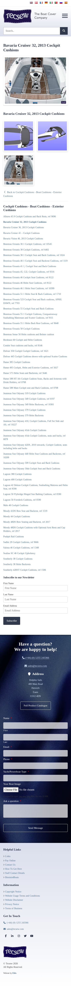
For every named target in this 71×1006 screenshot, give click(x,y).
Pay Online (10, 860)
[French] (41, 2)
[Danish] (36, 2)
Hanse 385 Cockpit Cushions (16, 362)
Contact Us (10, 864)
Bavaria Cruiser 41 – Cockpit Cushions (21, 233)
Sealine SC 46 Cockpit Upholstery (19, 553)
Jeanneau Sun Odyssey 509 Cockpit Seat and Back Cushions (31, 463)
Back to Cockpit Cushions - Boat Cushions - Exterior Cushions (32, 194)
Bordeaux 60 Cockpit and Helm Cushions (22, 339)
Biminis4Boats (12, 877)
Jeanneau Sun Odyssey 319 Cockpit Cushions (24, 393)
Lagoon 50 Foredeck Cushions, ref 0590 (22, 499)
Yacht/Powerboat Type (16, 771)
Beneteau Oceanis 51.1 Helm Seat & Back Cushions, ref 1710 (32, 294)
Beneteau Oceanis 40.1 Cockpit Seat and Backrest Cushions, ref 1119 (35, 260)
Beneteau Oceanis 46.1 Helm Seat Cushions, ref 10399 (28, 288)
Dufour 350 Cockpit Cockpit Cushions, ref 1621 (25, 351)
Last (5, 742)
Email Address (10, 605)
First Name (8, 583)
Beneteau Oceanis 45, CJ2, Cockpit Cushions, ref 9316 (28, 271)
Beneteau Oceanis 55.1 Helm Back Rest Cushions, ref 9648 (30, 323)
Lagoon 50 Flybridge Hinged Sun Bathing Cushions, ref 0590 (32, 494)
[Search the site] (64, 31)
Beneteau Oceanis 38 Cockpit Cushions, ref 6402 (26, 249)
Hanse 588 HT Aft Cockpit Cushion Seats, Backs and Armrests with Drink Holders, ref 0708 (35, 380)
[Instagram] (18, 936)
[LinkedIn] (12, 936)
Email (7, 747)
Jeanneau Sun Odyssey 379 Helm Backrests (23, 415)
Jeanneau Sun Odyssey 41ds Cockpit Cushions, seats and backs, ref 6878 (34, 437)
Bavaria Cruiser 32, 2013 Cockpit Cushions (24, 222)
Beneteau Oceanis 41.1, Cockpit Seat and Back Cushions (29, 266)
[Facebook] (5, 936)
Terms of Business (13, 908)
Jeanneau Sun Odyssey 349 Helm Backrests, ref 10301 (28, 404)
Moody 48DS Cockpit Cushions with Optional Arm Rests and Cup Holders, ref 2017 (34, 529)
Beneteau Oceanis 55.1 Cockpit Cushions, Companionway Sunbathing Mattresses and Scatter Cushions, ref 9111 (30, 316)
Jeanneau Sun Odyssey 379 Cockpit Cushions (24, 410)
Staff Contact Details (15, 873)
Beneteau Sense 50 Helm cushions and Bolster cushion (28, 334)
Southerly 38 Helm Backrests (17, 564)
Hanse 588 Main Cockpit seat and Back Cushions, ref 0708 (30, 387)
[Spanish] (65, 2)
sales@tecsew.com (37, 666)
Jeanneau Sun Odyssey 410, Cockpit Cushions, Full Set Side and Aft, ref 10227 (33, 423)
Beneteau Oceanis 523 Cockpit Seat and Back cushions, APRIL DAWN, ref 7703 (32, 301)
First (5, 730)
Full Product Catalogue (35, 705)
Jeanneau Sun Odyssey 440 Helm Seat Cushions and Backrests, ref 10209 (34, 455)
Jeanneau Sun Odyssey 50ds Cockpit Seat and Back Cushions (31, 468)
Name (7, 718)
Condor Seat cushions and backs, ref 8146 (22, 345)
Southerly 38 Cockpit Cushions (17, 558)
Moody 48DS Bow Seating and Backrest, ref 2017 (26, 522)
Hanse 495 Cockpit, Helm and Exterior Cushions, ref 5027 (30, 367)
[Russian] (60, 2)
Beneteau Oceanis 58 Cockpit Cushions (21, 328)
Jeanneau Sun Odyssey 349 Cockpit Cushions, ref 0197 (29, 398)
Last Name (8, 594)
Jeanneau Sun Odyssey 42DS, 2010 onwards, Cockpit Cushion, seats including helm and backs (35, 446)
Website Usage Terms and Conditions (22, 896)
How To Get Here (13, 869)
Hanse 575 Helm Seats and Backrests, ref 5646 (25, 373)
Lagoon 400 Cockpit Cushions (17, 479)
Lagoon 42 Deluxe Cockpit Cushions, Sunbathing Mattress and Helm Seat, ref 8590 (35, 487)
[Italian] (51, 2)
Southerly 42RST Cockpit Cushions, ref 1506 (24, 570)
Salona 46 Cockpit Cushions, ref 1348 (21, 547)
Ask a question (12, 801)
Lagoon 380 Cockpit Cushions (17, 474)
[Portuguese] (55, 2)
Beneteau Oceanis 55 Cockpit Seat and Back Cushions (28, 308)
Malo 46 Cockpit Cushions (15, 505)
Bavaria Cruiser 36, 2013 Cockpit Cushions (23, 227)
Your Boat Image (12, 784)
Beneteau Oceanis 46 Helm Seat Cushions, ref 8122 (27, 283)
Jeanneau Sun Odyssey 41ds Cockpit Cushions (24, 430)
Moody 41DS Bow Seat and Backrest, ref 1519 (25, 511)
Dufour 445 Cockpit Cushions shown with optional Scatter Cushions (35, 356)
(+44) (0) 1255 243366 (37, 657)
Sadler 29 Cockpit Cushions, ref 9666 (20, 542)
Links (7, 856)
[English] (31, 2)
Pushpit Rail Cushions (13, 536)
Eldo (14, 973)
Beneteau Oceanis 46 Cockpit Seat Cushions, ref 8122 (28, 277)
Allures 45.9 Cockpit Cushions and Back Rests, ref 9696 (29, 216)
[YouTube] (31, 936)
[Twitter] (25, 936)
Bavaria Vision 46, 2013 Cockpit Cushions (23, 238)
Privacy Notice (12, 904)
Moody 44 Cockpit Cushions (16, 516)
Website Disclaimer (14, 900)
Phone (7, 759)
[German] (46, 2)
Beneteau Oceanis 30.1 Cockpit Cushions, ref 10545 (27, 244)
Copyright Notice (13, 891)
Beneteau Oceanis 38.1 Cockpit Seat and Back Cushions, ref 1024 (34, 255)
